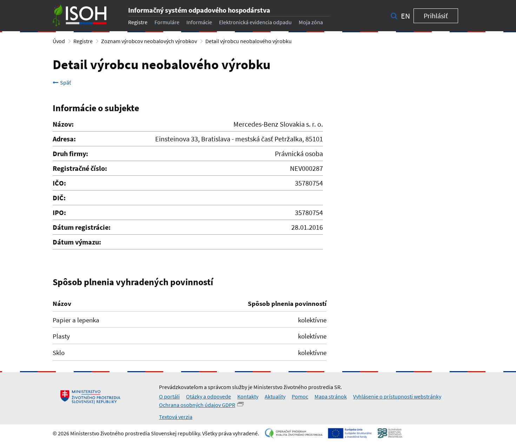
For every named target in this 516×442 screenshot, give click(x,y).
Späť (65, 82)
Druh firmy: (70, 153)
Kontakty (247, 396)
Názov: (63, 124)
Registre (137, 22)
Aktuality (275, 396)
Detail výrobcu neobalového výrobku (248, 41)
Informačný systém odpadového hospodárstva (199, 10)
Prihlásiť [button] (436, 15)
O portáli (169, 396)
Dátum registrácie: (82, 227)
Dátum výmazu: (77, 241)
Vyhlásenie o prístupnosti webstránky (397, 396)
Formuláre (166, 22)
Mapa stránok (331, 396)
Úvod (59, 41)
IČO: (59, 183)
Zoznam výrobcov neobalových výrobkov (149, 41)
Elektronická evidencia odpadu (255, 22)
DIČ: (59, 197)
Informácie (199, 22)
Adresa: (64, 138)
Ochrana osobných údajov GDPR (197, 404)
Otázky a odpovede (208, 396)
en (405, 16)
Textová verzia (175, 416)
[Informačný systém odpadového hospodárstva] (79, 15)
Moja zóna (311, 22)
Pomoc (300, 396)
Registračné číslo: (80, 168)
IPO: (59, 212)
